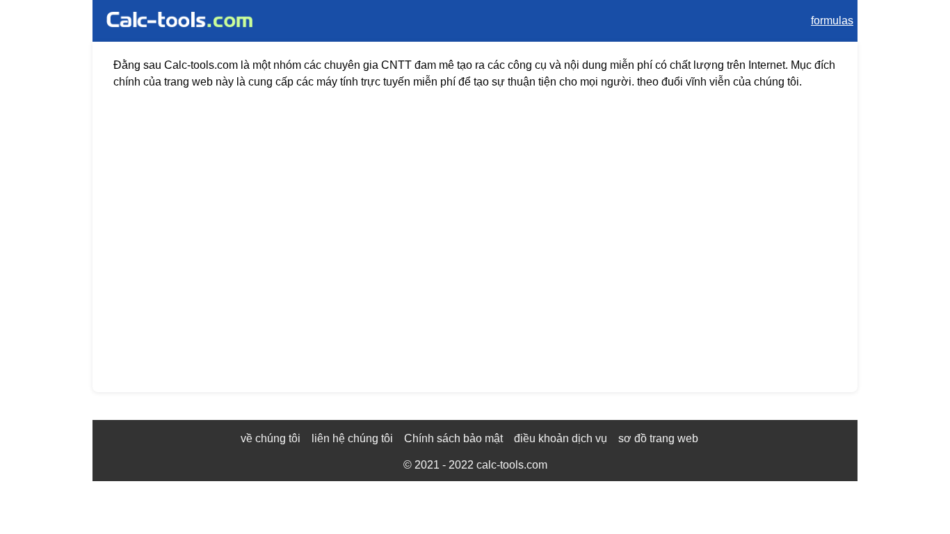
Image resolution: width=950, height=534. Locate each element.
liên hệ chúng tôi (352, 438)
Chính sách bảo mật (453, 438)
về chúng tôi (270, 438)
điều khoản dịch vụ (560, 438)
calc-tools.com (511, 465)
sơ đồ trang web (658, 438)
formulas (832, 20)
